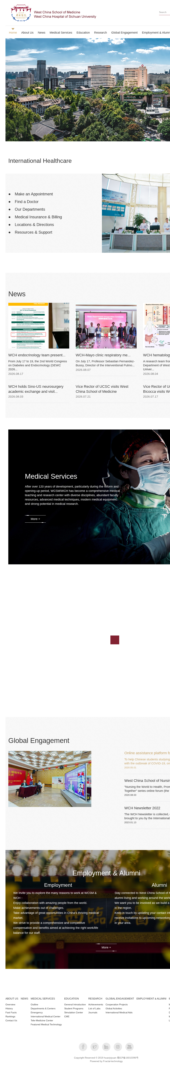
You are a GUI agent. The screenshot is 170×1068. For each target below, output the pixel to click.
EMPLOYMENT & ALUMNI (151, 998)
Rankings (10, 1016)
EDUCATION (71, 998)
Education (83, 32)
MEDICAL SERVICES (43, 998)
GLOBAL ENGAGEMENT (120, 998)
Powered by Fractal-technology (106, 1061)
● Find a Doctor (23, 201)
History (9, 1008)
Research (100, 32)
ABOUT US (11, 998)
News (41, 32)
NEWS (24, 998)
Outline (34, 1004)
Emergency (37, 1012)
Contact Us (11, 1020)
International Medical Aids (119, 1012)
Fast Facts (11, 1012)
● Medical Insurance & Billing (35, 217)
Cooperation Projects (117, 1004)
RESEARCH (95, 998)
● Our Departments (26, 209)
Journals (92, 1012)
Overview (10, 1004)
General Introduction (75, 1004)
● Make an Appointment (30, 194)
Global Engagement (124, 32)
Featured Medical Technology (46, 1024)
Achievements (95, 1004)
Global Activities (114, 1008)
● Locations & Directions (31, 224)
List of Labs (94, 1008)
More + (35, 519)
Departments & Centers (43, 1008)
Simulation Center (73, 1012)
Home (13, 32)
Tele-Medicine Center (42, 1020)
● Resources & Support (30, 232)
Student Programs (73, 1008)
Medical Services (61, 32)
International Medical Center (45, 1016)
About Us (27, 32)
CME (66, 1016)
